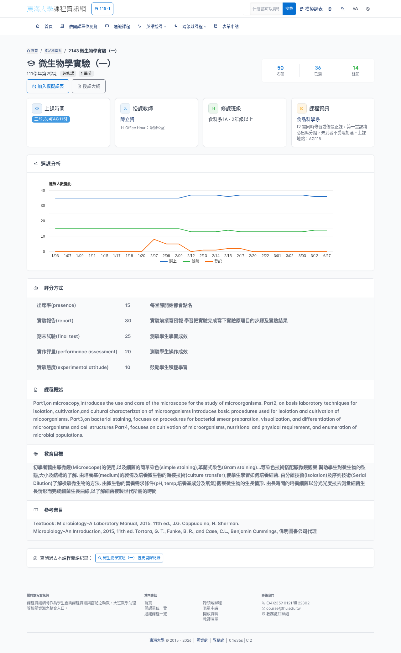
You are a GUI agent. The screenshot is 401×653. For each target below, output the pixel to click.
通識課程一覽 (155, 614)
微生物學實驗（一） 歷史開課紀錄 (131, 558)
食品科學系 (53, 51)
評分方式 (53, 288)
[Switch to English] (342, 9)
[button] (152, 26)
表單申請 (210, 608)
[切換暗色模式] (368, 9)
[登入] (330, 9)
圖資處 (202, 640)
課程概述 (53, 389)
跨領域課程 (212, 603)
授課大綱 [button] (91, 86)
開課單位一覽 (155, 608)
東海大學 (156, 640)
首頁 (34, 51)
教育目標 (53, 454)
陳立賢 (127, 119)
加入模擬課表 (51, 86)
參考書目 (53, 510)
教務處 (218, 640)
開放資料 (210, 614)
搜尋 (289, 8)
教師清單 (210, 619)
